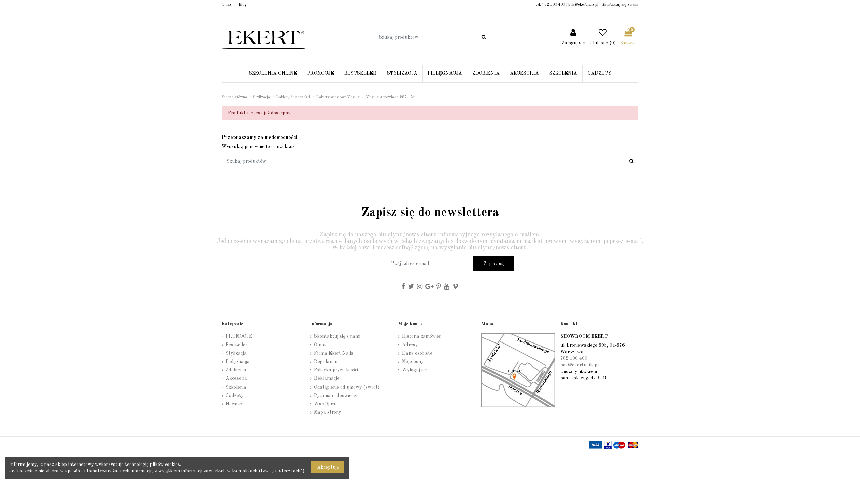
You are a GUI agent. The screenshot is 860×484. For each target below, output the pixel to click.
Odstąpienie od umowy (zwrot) (346, 387)
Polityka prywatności (336, 370)
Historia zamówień (422, 336)
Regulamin (325, 361)
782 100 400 (553, 5)
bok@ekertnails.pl (583, 5)
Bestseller (236, 344)
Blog (243, 5)
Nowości (234, 404)
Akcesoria (236, 378)
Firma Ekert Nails (333, 353)
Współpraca (327, 404)
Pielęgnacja (238, 361)
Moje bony (412, 361)
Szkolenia (236, 387)
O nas (227, 5)
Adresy (410, 344)
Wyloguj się (414, 370)
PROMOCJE (239, 336)
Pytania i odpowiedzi (335, 395)
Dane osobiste (417, 353)
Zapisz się (493, 263)
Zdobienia (236, 370)
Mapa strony (327, 412)
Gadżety (234, 395)
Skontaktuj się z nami (620, 5)
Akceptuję (328, 467)
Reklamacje (326, 378)
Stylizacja (236, 353)
